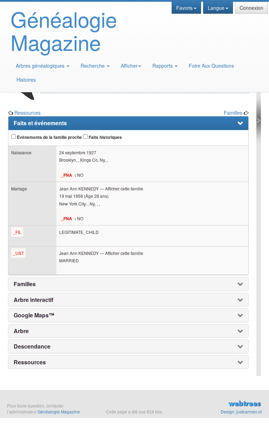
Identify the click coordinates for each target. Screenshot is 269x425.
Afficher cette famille (124, 188)
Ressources (27, 112)
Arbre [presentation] (21, 331)
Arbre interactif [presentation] (33, 300)
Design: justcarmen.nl (241, 411)
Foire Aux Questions (211, 65)
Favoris (184, 7)
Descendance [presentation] (32, 346)
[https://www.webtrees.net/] (224, 404)
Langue (216, 7)
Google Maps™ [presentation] (34, 315)
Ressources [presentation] (30, 362)
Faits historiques (105, 137)
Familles (233, 112)
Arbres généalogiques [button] (41, 65)
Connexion (251, 7)
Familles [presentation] (25, 284)
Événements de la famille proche (49, 137)
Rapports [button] (163, 65)
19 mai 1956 (71, 196)
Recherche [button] (93, 65)
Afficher (129, 65)
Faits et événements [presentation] (40, 123)
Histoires (26, 79)
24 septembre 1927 (77, 152)
